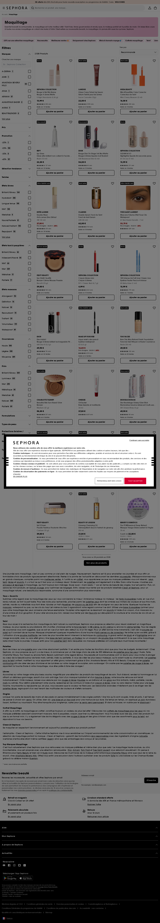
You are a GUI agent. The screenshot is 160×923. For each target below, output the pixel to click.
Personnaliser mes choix (109, 481)
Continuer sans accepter (139, 440)
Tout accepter (135, 481)
